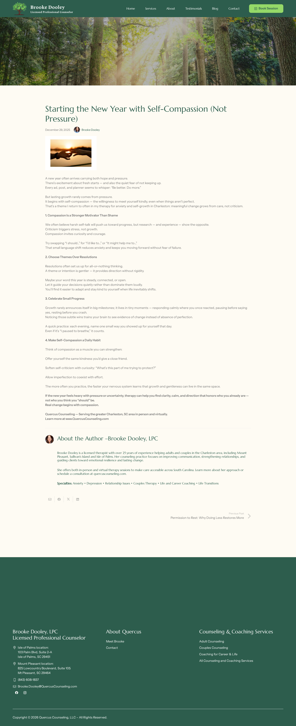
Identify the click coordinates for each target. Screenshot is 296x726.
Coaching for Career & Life (218, 654)
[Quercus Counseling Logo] (43, 8)
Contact (112, 648)
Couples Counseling (213, 648)
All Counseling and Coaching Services (226, 661)
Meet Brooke (115, 641)
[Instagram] (25, 693)
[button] (158, 8)
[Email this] (49, 499)
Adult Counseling (211, 641)
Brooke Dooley (91, 130)
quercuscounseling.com (110, 474)
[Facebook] (16, 693)
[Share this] (59, 499)
